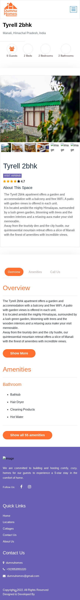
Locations (9, 522)
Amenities (35, 272)
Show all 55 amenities (27, 435)
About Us (8, 541)
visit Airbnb (12, 175)
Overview (14, 272)
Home (6, 515)
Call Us (55, 272)
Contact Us (10, 534)
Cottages (8, 528)
